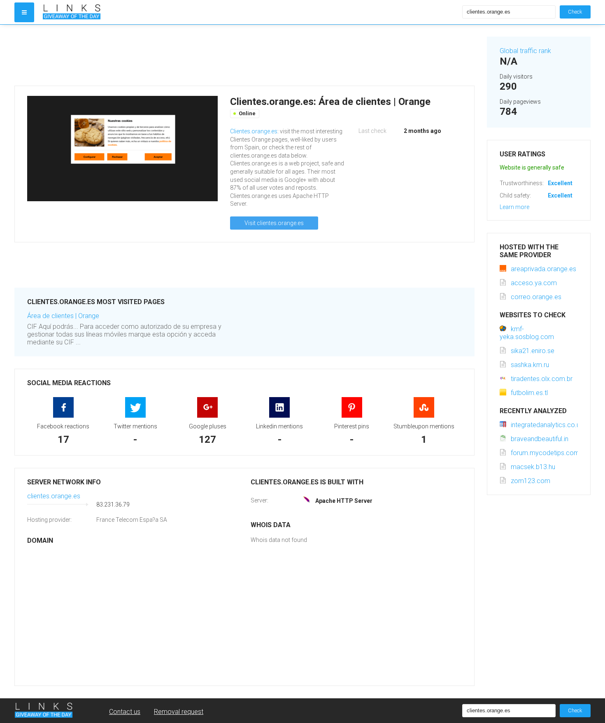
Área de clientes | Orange (63, 316)
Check (575, 12)
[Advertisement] (244, 55)
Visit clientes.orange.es (274, 223)
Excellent (560, 183)
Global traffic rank (525, 51)
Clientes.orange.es (253, 131)
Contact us (124, 712)
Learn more (514, 207)
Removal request (178, 712)
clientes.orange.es (53, 496)
